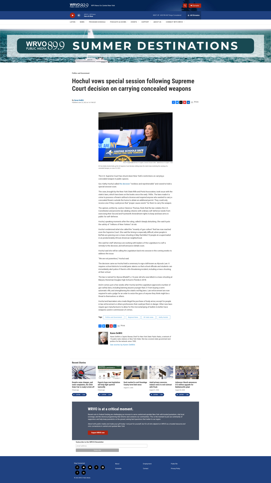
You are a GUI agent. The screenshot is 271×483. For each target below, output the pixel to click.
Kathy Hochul (163, 317)
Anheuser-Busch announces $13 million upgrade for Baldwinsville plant (186, 384)
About (117, 464)
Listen (72, 22)
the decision (125, 184)
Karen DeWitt (79, 100)
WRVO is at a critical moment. (110, 409)
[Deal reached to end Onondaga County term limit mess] (135, 372)
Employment (147, 464)
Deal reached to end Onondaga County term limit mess (135, 383)
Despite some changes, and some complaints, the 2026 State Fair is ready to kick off (83, 384)
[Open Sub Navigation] (77, 22)
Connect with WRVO (174, 22)
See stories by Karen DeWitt (122, 344)
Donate (195, 5)
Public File (174, 464)
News (82, 22)
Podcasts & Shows (118, 22)
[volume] (79, 15)
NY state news (148, 317)
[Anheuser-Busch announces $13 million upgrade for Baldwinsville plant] (187, 372)
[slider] (82, 15)
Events (134, 22)
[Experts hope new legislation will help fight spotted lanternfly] (110, 372)
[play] (72, 15)
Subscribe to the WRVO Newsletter (90, 442)
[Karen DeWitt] (103, 338)
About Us (157, 22)
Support (145, 22)
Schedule (118, 468)
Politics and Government (80, 73)
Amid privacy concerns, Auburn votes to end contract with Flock (160, 384)
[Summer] (135, 45)
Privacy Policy (175, 468)
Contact (145, 468)
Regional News (133, 317)
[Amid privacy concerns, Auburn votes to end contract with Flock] (161, 372)
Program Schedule (97, 22)
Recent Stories (79, 362)
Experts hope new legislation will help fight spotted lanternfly (109, 384)
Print (196, 102)
